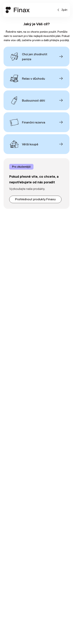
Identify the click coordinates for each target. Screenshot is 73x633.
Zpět (64, 9)
